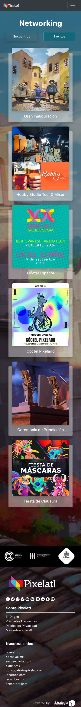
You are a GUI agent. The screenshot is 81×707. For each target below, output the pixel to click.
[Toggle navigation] (72, 5)
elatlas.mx (13, 666)
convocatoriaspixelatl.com (25, 670)
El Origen (12, 617)
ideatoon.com (15, 675)
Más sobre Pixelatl (19, 630)
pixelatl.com (14, 652)
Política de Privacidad (21, 626)
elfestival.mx (15, 657)
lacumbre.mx (15, 679)
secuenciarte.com (18, 661)
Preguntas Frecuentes (21, 621)
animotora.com (16, 684)
